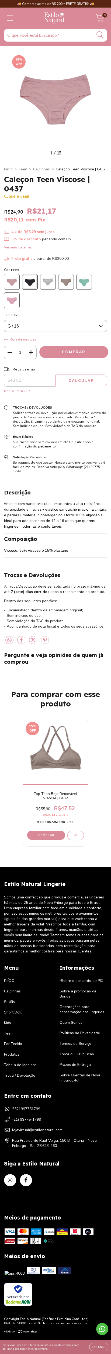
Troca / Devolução (19, 1075)
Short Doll (13, 1012)
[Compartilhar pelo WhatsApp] (9, 640)
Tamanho (11, 315)
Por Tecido (13, 1043)
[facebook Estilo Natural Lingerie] (26, 1180)
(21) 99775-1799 (26, 1119)
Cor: (12, 270)
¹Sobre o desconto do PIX (81, 980)
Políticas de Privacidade (80, 1033)
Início (8, 169)
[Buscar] (100, 35)
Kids (7, 1022)
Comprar (46, 835)
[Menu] (10, 18)
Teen (23, 169)
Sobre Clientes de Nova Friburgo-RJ (80, 1078)
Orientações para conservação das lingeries (82, 1009)
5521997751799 (26, 1109)
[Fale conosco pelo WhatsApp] (102, 1329)
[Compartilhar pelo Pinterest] (45, 642)
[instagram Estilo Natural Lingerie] (10, 1180)
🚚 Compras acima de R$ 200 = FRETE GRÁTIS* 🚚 (55, 4)
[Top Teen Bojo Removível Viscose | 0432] (75, 835)
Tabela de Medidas (20, 1064)
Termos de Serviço (75, 1043)
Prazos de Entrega (75, 1064)
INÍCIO (9, 980)
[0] (99, 19)
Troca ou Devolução (77, 1054)
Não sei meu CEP (17, 391)
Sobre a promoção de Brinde (78, 994)
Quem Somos (71, 1022)
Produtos (11, 1054)
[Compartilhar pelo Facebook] (21, 642)
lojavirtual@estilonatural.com (37, 1130)
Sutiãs (9, 1001)
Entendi (99, 1347)
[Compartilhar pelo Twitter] (33, 642)
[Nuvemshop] (21, 1332)
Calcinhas (41, 169)
